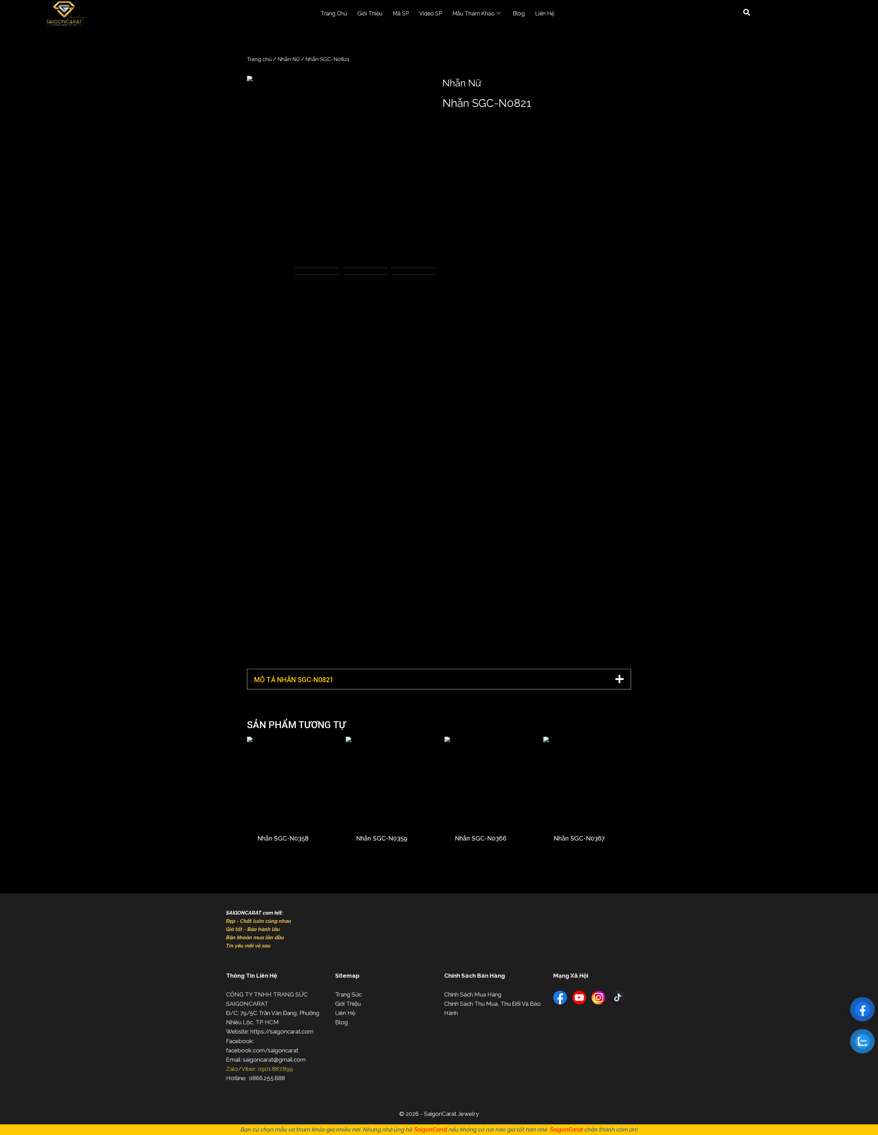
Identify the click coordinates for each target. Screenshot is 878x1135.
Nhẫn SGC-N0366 (481, 838)
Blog (519, 13)
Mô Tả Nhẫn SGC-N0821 (293, 680)
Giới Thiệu (369, 13)
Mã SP (401, 13)
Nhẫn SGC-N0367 (579, 838)
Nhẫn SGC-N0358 (283, 838)
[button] (439, 679)
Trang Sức (348, 994)
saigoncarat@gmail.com (274, 1059)
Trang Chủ (334, 13)
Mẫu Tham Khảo (473, 13)
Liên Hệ (544, 13)
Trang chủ (259, 59)
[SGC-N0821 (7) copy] (341, 170)
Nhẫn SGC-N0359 (381, 838)
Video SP (430, 13)
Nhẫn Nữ (288, 59)
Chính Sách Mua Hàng (472, 994)
